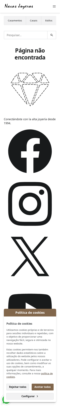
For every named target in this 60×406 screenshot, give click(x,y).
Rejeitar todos (17, 386)
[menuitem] (15, 20)
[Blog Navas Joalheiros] (19, 6)
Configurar (28, 396)
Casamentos (15, 20)
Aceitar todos (42, 386)
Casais (33, 20)
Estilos (48, 20)
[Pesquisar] (51, 35)
